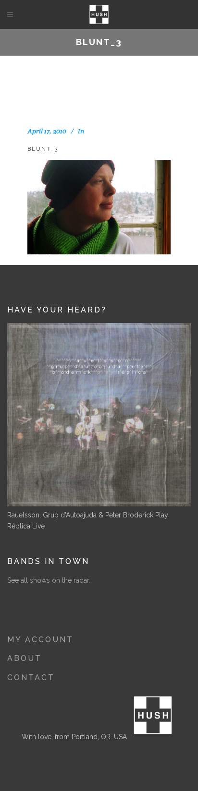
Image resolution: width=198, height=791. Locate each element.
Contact (31, 677)
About (24, 658)
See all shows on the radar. (48, 580)
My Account (40, 639)
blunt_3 (42, 149)
